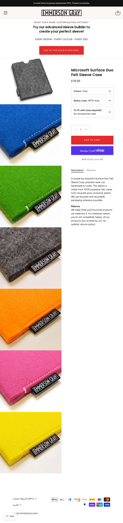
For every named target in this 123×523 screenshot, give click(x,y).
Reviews (91, 170)
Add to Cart (92, 140)
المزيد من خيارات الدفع (92, 159)
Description (77, 170)
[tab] (79, 170)
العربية (16, 505)
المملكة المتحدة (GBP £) (23, 498)
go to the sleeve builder (61, 50)
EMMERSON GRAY (29, 513)
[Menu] (5, 12)
